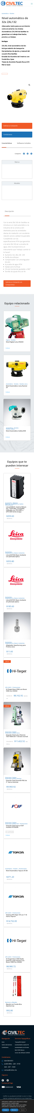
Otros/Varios (9, 504)
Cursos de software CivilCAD (22, 1052)
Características (7, 143)
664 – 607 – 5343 (9, 1067)
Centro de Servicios (7, 1044)
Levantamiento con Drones (22, 1047)
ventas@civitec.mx (10, 1070)
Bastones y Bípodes (11, 1002)
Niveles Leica (23, 383)
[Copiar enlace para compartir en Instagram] (28, 154)
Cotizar (8, 348)
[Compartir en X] (31, 154)
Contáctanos (7, 135)
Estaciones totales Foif (12, 823)
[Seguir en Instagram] (8, 1080)
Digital (8, 339)
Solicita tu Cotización (10, 126)
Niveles (12, 13)
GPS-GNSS (8, 687)
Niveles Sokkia (10, 428)
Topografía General (20, 1042)
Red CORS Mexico (19, 1050)
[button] (29, 85)
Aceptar (6, 1110)
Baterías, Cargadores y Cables (14, 503)
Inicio (3, 1042)
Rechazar (14, 1110)
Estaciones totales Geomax (13, 778)
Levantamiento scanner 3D (22, 1044)
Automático (5, 13)
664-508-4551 (8, 1061)
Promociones (16, 687)
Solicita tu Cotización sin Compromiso (14, 283)
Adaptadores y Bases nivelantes (15, 552)
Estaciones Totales (10, 731)
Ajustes (23, 1110)
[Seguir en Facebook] (3, 1080)
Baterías (15, 502)
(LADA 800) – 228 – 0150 (12, 1064)
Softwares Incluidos (24, 143)
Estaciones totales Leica (12, 732)
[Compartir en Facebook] (24, 154)
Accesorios (8, 502)
